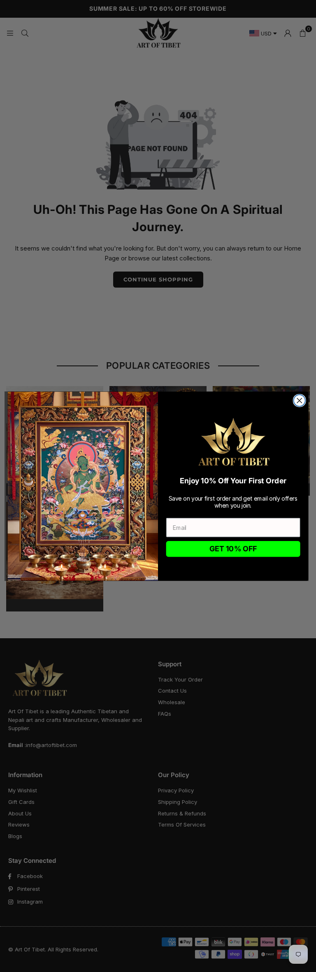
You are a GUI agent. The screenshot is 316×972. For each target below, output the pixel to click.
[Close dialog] (299, 400)
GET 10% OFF (233, 548)
